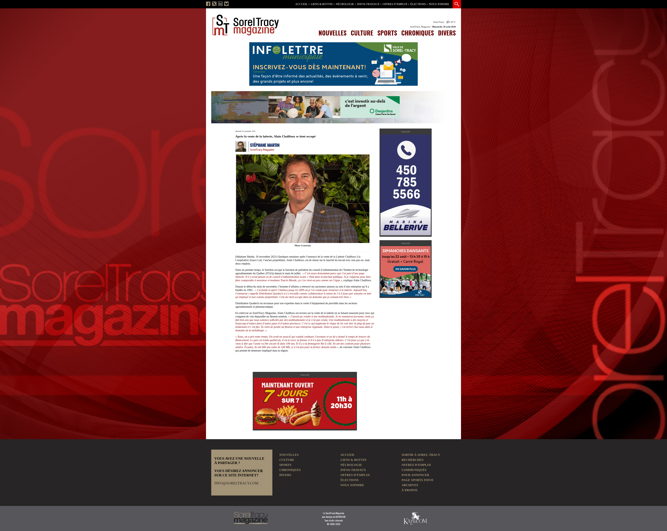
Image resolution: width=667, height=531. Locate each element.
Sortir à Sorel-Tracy (421, 455)
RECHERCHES (412, 460)
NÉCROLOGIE (345, 4)
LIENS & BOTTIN (322, 4)
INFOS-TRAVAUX (368, 4)
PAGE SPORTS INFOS (417, 480)
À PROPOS (409, 490)
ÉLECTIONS (418, 4)
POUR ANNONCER (415, 475)
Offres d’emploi (395, 4)
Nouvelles (333, 32)
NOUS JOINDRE (439, 4)
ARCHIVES (410, 485)
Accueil (301, 4)
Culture (362, 32)
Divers (447, 32)
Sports (387, 32)
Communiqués (414, 470)
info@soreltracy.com (236, 483)
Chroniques (417, 32)
